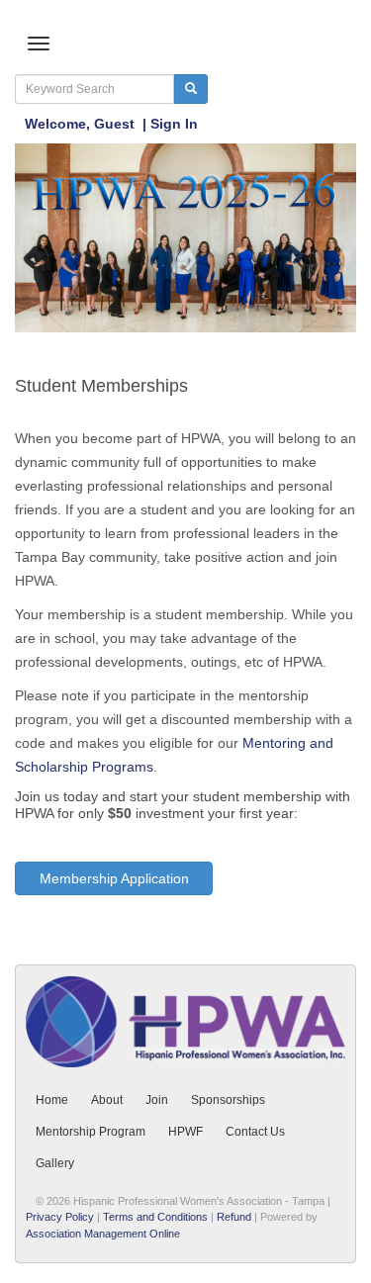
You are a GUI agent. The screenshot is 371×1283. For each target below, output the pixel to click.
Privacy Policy (60, 1217)
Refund (234, 1217)
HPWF (185, 1132)
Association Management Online (103, 1233)
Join (156, 1100)
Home (52, 1100)
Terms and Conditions (155, 1217)
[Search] (191, 89)
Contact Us (255, 1132)
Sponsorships (228, 1100)
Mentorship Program (90, 1132)
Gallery (55, 1163)
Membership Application (114, 878)
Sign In (174, 124)
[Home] (185, 236)
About (107, 1100)
